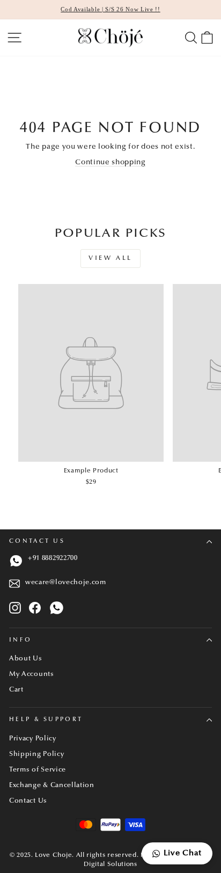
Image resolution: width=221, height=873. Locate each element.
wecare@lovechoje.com (65, 582)
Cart (16, 690)
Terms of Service (37, 770)
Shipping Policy (36, 754)
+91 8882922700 (53, 558)
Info (20, 640)
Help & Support (46, 720)
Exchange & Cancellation (51, 785)
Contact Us (37, 541)
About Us (25, 659)
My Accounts (31, 674)
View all (110, 258)
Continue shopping (110, 162)
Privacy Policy (32, 739)
